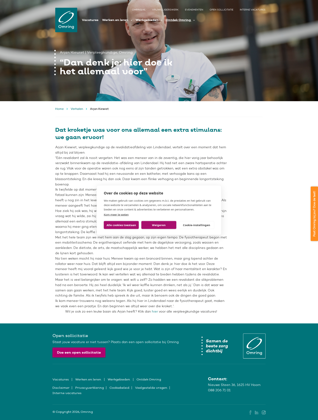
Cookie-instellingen (196, 225)
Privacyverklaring (89, 387)
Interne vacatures (253, 9)
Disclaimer (61, 387)
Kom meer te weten (116, 214)
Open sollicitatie (221, 9)
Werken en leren (115, 20)
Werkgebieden (147, 20)
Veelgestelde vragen (151, 387)
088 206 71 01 (219, 390)
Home (59, 109)
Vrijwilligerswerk (165, 9)
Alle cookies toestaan (121, 225)
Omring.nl (139, 9)
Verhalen (77, 109)
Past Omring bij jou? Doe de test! (314, 214)
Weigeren (159, 225)
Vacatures (90, 20)
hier (155, 311)
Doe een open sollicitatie (79, 352)
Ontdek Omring (179, 20)
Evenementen (194, 9)
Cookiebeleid (119, 387)
